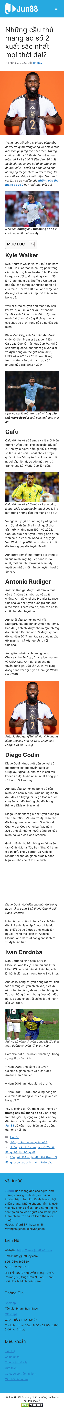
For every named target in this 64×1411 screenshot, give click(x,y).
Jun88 (9, 1125)
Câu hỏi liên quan (16, 1379)
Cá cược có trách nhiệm (20, 1373)
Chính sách (12, 1356)
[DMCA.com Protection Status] (32, 1406)
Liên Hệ (10, 1351)
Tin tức (14, 1137)
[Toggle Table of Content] (30, 244)
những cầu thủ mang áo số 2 (28, 1142)
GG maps (11, 1314)
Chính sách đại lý (16, 1362)
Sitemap (10, 1303)
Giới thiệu (11, 1368)
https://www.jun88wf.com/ (34, 1250)
